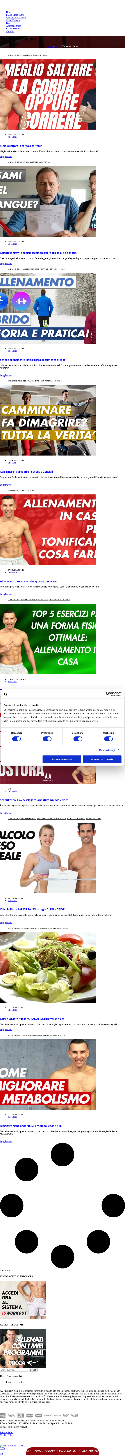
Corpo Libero (43, 600)
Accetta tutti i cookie (102, 759)
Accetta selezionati (62, 759)
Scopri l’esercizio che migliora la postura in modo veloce (34, 800)
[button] (5, 1270)
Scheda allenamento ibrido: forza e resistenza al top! (32, 359)
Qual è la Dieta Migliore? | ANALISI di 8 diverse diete (32, 1018)
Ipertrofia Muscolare (76, 819)
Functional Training (41, 269)
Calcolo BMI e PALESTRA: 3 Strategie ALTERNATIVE (32, 909)
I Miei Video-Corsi (15, 14)
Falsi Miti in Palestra (57, 819)
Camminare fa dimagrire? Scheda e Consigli (26, 471)
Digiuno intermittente (29, 928)
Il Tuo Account (13, 28)
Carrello (10, 31)
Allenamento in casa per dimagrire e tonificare (28, 581)
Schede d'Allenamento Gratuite (33, 381)
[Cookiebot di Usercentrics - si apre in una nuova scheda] (108, 694)
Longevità (24, 162)
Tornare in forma (39, 55)
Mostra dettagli (107, 750)
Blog (8, 23)
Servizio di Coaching (16, 17)
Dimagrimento (26, 55)
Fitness (52, 600)
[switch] (47, 738)
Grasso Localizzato (41, 1035)
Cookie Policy (7, 1435)
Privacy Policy (7, 1432)
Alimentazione (14, 928)
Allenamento (13, 55)
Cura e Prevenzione (28, 819)
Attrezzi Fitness (13, 26)
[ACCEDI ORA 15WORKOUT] (23, 1318)
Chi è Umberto (13, 20)
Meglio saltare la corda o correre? (21, 145)
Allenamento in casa (28, 600)
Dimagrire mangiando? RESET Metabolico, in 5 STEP (31, 1125)
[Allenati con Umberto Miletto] (23, 1366)
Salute (31, 162)
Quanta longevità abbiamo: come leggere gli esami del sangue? (38, 252)
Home (9, 12)
